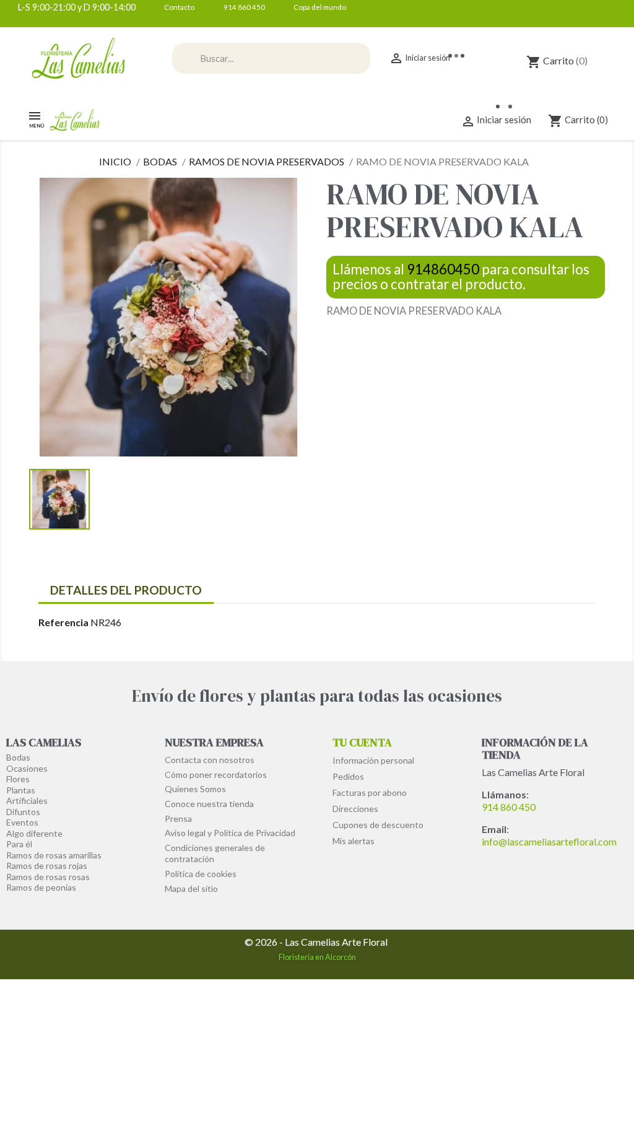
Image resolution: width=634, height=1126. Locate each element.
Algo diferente (34, 833)
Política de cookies (201, 873)
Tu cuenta (362, 742)
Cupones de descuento (377, 824)
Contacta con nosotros (209, 759)
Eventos (22, 822)
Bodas (18, 757)
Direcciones (355, 808)
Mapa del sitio (191, 888)
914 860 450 (509, 807)
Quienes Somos (195, 788)
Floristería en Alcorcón (317, 957)
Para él (19, 844)
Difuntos (23, 811)
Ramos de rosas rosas (48, 876)
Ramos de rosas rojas (46, 865)
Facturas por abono (369, 792)
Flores (18, 779)
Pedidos (348, 776)
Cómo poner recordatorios (216, 774)
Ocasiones (27, 768)
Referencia (63, 622)
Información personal (373, 760)
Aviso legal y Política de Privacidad (230, 832)
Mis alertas (353, 841)
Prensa (178, 818)
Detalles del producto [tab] (126, 590)
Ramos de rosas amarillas (54, 855)
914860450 (443, 269)
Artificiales (27, 800)
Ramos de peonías (41, 887)
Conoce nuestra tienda (209, 803)
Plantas (20, 790)
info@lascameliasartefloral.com (549, 841)
